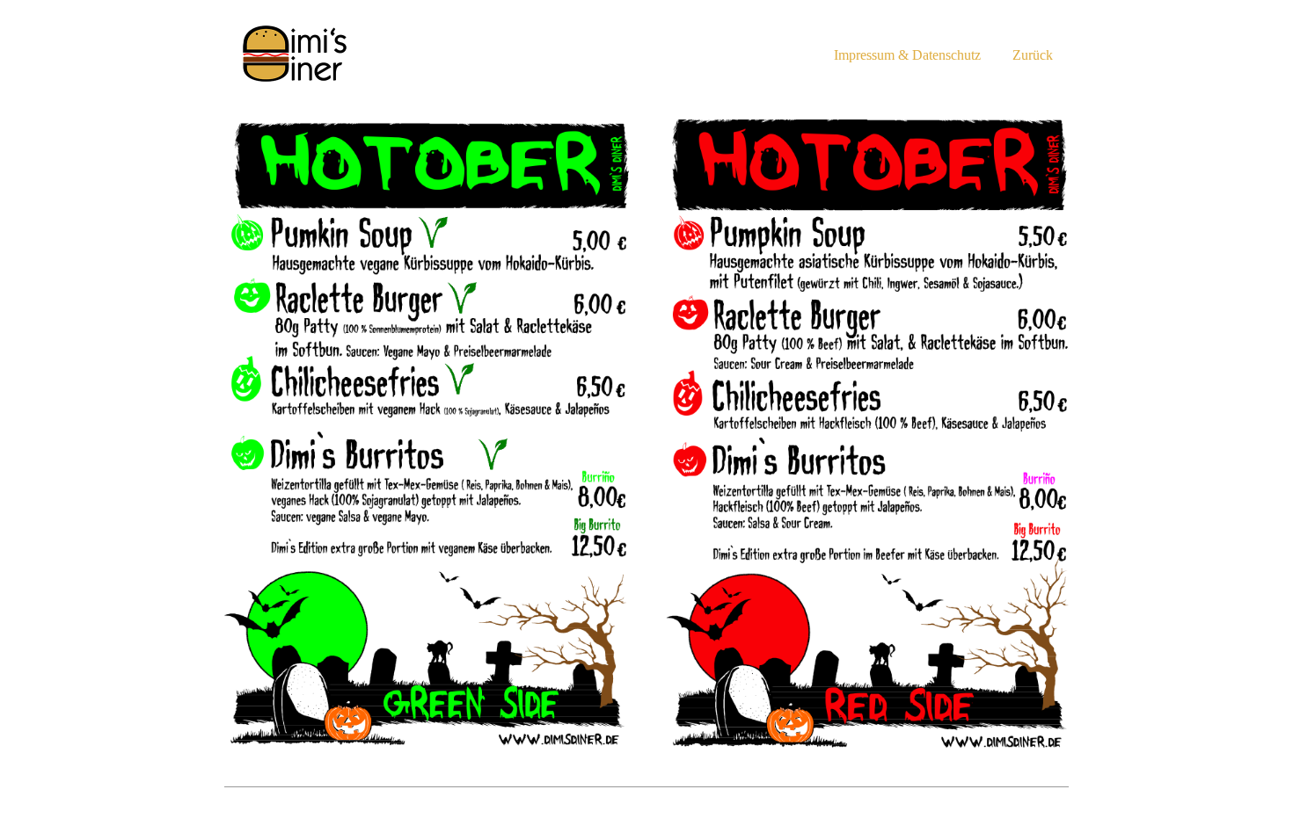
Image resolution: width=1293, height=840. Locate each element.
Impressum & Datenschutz (907, 54)
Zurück (1032, 54)
